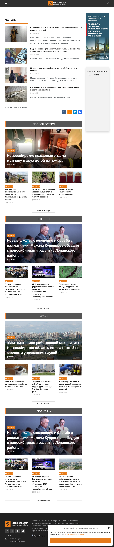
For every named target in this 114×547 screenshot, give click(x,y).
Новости (10, 150)
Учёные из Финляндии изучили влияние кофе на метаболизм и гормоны (16, 384)
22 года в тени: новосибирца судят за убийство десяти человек (53, 69)
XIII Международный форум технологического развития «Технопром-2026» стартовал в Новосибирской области (43, 290)
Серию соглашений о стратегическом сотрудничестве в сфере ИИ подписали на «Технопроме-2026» (15, 289)
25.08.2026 (11, 357)
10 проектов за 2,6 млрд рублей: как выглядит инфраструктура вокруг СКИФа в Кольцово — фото (42, 386)
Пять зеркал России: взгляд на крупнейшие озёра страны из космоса (69, 286)
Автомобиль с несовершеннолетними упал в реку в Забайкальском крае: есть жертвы (16, 194)
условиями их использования (74, 534)
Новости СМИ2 (93, 75)
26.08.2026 (11, 165)
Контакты (8, 535)
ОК (80, 540)
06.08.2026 (35, 54)
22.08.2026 (9, 390)
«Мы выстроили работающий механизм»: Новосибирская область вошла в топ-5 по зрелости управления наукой (43, 347)
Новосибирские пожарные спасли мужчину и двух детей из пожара (36, 158)
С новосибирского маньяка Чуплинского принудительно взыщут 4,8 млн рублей (54, 88)
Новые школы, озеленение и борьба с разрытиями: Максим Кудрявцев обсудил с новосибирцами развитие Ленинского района (43, 248)
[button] (109, 528)
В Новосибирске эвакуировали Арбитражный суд (66, 192)
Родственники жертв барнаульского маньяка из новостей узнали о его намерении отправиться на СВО (55, 49)
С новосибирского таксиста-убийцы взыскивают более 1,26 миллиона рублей (56, 28)
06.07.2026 (35, 74)
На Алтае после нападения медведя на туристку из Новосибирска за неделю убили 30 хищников (43, 193)
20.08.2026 (36, 394)
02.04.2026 (35, 93)
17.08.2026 (35, 33)
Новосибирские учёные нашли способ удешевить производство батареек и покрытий (70, 385)
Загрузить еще (43, 211)
